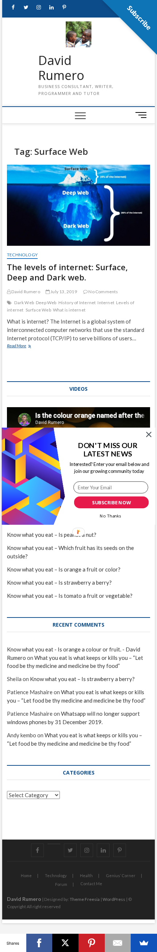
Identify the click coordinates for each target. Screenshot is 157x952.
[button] (107, 449)
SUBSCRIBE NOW (111, 502)
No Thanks (110, 516)
